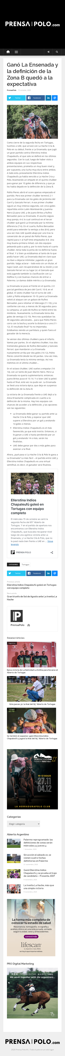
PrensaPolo (11, 90)
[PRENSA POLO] (32, 21)
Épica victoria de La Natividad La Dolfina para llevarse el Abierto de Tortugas (32, 671)
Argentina (11, 643)
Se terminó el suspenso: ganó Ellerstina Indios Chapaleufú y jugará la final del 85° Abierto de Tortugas (32, 737)
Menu (15, 52)
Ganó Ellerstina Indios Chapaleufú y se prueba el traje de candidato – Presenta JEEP (40, 873)
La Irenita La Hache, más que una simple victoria (39, 887)
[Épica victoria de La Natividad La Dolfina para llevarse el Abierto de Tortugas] (31, 654)
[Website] (28, 625)
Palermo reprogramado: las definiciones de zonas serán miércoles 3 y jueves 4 (38, 842)
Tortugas (25, 564)
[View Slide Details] (32, 779)
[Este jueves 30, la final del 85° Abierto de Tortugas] (31, 688)
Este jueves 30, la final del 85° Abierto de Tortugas (32, 704)
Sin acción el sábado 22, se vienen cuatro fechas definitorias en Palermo (37, 858)
